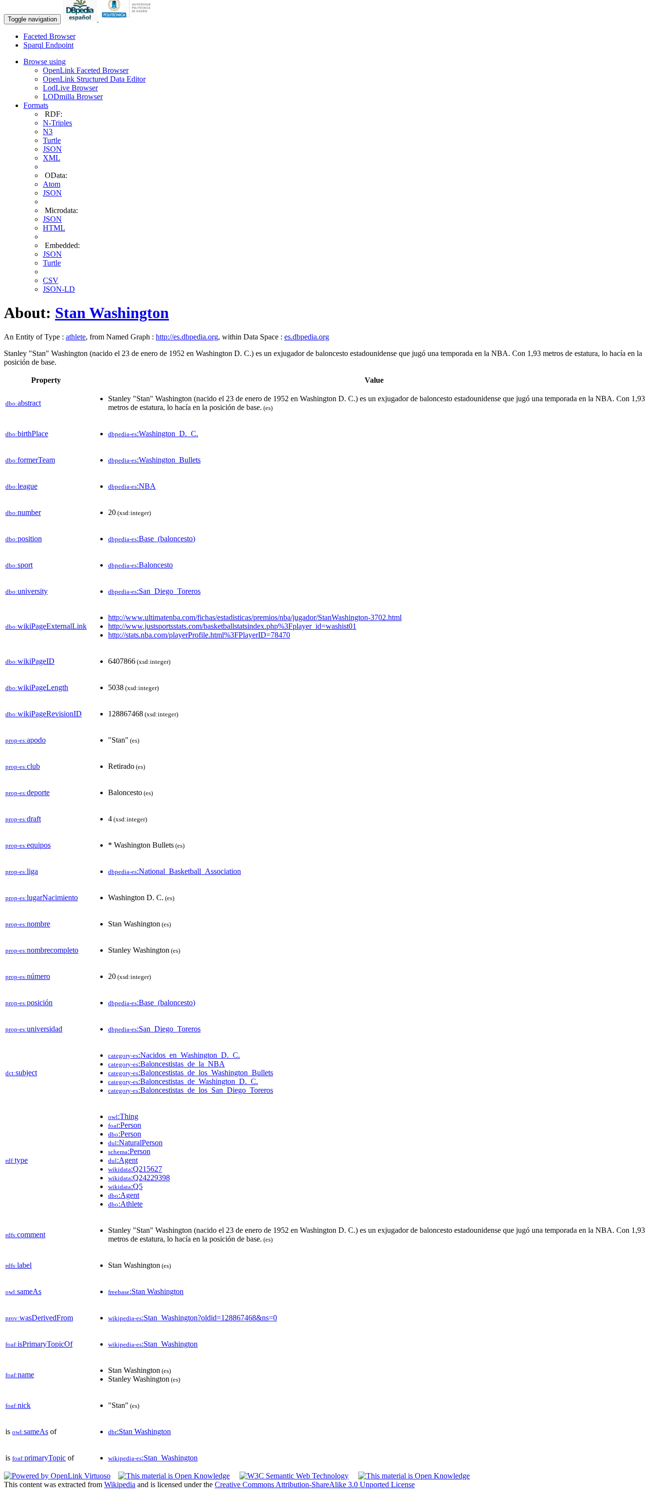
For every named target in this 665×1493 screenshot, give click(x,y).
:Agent (123, 1160)
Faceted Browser (49, 36)
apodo (25, 740)
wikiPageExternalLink (46, 626)
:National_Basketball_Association (174, 871)
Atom (51, 184)
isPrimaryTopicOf (39, 1344)
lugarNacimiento (41, 897)
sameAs (23, 1291)
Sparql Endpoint (48, 45)
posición (29, 1002)
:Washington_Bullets (154, 460)
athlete (76, 337)
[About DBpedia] (81, 19)
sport (19, 565)
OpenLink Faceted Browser (86, 70)
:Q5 (125, 1186)
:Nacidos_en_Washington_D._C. (174, 1055)
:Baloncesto (140, 565)
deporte (27, 792)
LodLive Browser (70, 88)
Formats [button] (35, 105)
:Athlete (125, 1204)
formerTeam (30, 460)
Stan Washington (112, 312)
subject (21, 1072)
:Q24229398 (139, 1177)
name (19, 1374)
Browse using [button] (44, 61)
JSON (52, 149)
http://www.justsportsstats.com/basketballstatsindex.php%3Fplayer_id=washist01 (232, 626)
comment (25, 1234)
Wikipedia (119, 1484)
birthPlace (26, 433)
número (27, 976)
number (23, 512)
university (26, 591)
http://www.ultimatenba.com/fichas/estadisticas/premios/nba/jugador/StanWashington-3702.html (255, 617)
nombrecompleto (41, 950)
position (23, 538)
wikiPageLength (36, 687)
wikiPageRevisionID (43, 714)
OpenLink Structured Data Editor (94, 79)
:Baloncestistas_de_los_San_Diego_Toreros (190, 1090)
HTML (54, 228)
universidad (33, 1029)
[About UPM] (128, 19)
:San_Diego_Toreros (154, 591)
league (21, 486)
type (16, 1160)
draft (23, 819)
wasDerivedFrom (39, 1318)
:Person (124, 1125)
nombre (27, 924)
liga (21, 871)
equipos (28, 845)
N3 (48, 131)
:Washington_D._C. (153, 433)
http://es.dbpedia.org (187, 337)
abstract (23, 403)
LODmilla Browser (73, 96)
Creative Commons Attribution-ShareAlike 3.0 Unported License (315, 1484)
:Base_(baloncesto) (151, 538)
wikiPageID (30, 661)
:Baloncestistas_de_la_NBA (166, 1064)
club (22, 766)
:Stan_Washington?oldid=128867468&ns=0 (192, 1318)
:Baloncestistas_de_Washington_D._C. (183, 1081)
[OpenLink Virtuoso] (57, 1476)
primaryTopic (39, 1458)
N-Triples (57, 123)
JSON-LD (59, 289)
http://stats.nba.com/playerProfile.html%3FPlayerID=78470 (199, 635)
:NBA (132, 486)
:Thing (123, 1116)
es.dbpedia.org (306, 337)
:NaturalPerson (135, 1142)
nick (18, 1405)
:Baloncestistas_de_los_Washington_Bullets (190, 1072)
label (18, 1265)
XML (51, 158)
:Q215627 (135, 1169)
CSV (50, 280)
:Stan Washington (146, 1291)
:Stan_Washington (153, 1344)
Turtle (52, 140)
